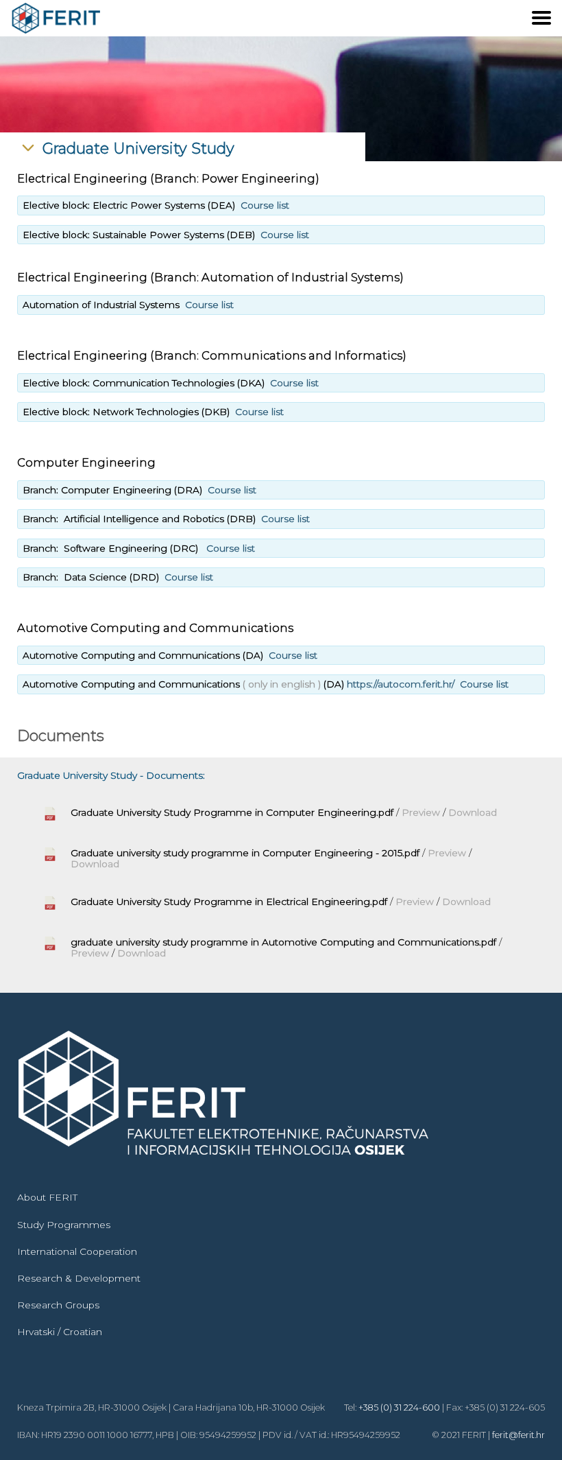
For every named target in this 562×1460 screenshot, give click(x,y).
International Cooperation (77, 1251)
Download (472, 812)
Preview (422, 812)
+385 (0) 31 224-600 (399, 1407)
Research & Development (78, 1278)
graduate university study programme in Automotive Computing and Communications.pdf (283, 942)
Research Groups (58, 1304)
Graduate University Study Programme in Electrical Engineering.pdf (229, 901)
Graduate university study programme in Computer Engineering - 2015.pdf (245, 852)
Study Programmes (63, 1224)
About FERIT (47, 1197)
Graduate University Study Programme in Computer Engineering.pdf (232, 812)
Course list (265, 205)
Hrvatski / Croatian (59, 1331)
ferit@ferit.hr (518, 1435)
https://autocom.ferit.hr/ (400, 684)
